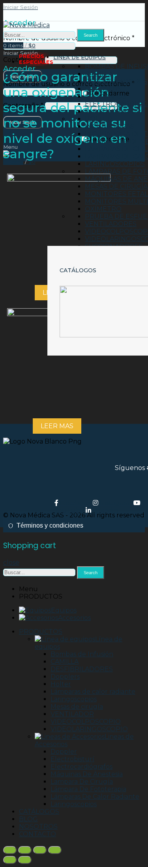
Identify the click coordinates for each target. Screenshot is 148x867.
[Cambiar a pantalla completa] (40, 850)
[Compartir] (25, 850)
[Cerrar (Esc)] (10, 850)
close (11, 562)
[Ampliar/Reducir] (55, 850)
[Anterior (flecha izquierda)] (10, 860)
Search (90, 35)
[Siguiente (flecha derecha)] (25, 860)
